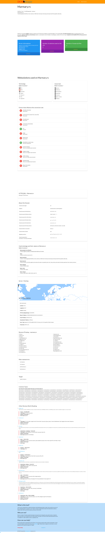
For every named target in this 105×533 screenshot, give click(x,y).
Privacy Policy (20, 527)
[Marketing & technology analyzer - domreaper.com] (25, 2)
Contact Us (43, 527)
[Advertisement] (50, 23)
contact (36, 523)
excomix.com (21, 417)
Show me (28, 53)
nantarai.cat (21, 436)
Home (78, 1)
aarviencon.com (21, 470)
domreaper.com (28, 531)
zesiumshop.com (22, 451)
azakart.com (21, 408)
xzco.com (20, 426)
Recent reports (84, 1)
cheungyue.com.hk (22, 481)
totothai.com (21, 493)
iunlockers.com (21, 460)
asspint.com (21, 445)
